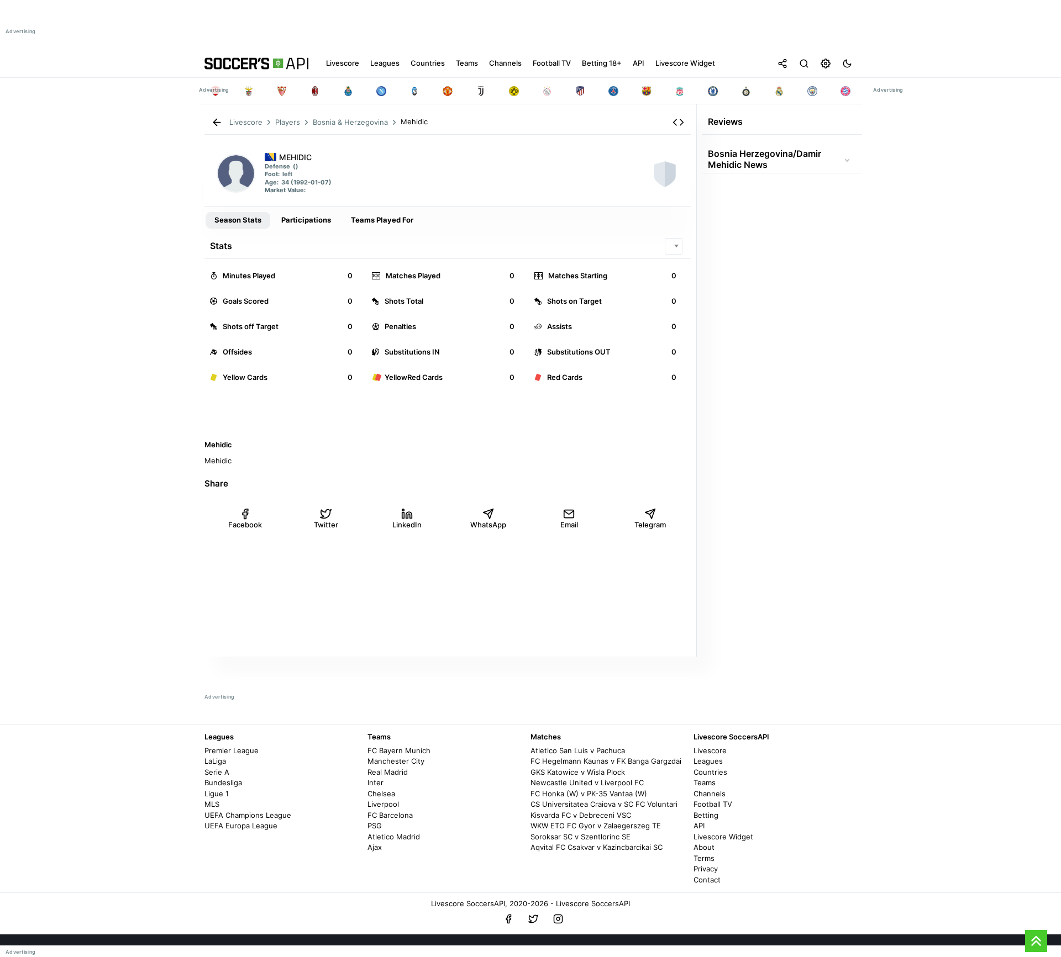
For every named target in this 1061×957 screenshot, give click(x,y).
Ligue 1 (216, 793)
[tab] (237, 220)
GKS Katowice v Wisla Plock (577, 772)
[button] (678, 122)
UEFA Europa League (240, 825)
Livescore (710, 750)
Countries (710, 772)
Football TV (713, 804)
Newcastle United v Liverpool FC (587, 782)
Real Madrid (387, 772)
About (704, 847)
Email (569, 524)
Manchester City (395, 761)
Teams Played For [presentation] (382, 219)
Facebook (245, 524)
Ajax (374, 847)
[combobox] (673, 246)
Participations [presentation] (306, 219)
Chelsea (381, 793)
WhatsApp (488, 524)
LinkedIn (407, 524)
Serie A (216, 772)
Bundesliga (223, 782)
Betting (706, 815)
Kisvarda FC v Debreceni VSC (580, 815)
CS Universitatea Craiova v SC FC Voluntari (603, 804)
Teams (705, 782)
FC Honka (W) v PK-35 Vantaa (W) (588, 793)
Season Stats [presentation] (237, 219)
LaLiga (215, 761)
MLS (211, 804)
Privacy (706, 868)
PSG (374, 825)
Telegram (650, 524)
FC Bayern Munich (398, 750)
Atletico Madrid (393, 836)
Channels (710, 793)
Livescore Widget (723, 836)
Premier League (231, 750)
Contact (707, 879)
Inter (375, 782)
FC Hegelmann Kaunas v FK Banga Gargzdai (605, 761)
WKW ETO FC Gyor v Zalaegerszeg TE (595, 825)
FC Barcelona (390, 815)
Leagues (708, 761)
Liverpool (383, 804)
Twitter (326, 524)
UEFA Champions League (247, 815)
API (699, 825)
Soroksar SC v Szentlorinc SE (580, 836)
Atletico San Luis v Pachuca (577, 750)
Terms (704, 858)
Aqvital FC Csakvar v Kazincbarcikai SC (596, 847)
